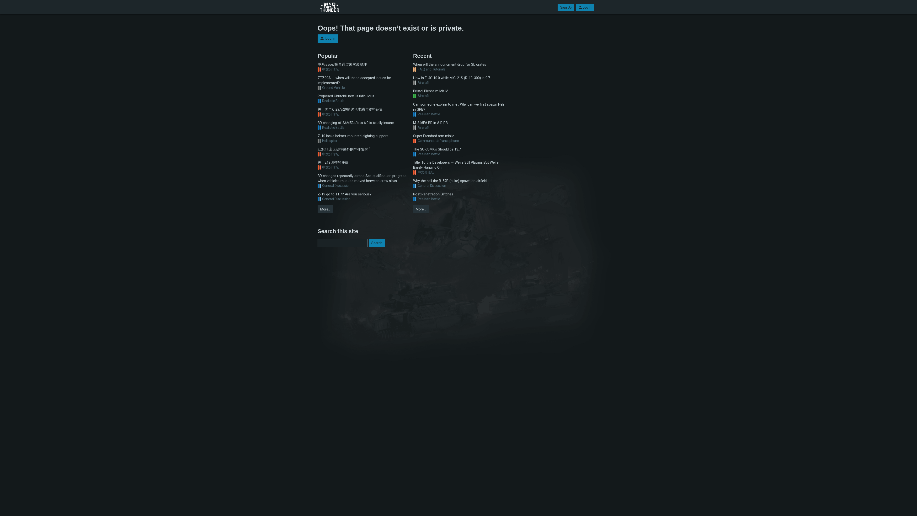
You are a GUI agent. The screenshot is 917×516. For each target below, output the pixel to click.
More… (325, 209)
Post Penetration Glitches (433, 194)
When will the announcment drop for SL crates (449, 64)
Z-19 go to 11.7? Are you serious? (345, 194)
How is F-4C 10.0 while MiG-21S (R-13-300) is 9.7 (451, 78)
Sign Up (566, 7)
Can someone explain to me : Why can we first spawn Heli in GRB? (458, 107)
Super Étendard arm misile (433, 136)
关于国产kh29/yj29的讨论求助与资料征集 (350, 109)
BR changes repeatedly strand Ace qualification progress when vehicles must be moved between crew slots (362, 178)
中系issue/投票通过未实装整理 (342, 64)
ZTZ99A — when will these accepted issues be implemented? (354, 80)
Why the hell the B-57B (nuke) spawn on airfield (450, 181)
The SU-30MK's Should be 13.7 (437, 149)
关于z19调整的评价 (333, 162)
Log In (587, 7)
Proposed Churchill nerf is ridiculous (346, 96)
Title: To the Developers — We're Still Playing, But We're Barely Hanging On (456, 165)
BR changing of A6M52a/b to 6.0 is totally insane (356, 123)
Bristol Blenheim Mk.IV (430, 91)
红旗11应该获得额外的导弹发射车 (345, 149)
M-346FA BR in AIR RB (430, 123)
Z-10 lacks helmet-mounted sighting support (353, 136)
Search (376, 243)
